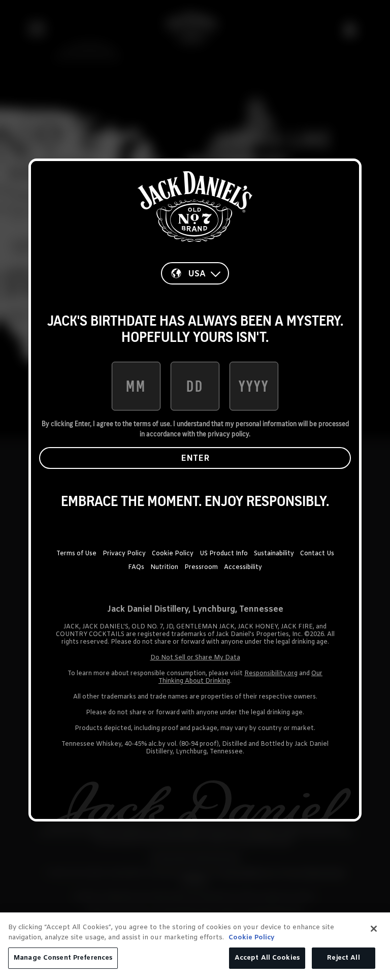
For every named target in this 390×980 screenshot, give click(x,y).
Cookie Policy (172, 554)
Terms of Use (76, 554)
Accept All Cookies (267, 958)
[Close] (374, 929)
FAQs (136, 567)
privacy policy (228, 433)
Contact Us (317, 554)
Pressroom (201, 567)
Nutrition (164, 567)
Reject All (343, 958)
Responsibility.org (271, 674)
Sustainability (274, 554)
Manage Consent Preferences (63, 958)
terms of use (152, 423)
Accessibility (243, 567)
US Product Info (224, 554)
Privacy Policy (124, 554)
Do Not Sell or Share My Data (195, 658)
